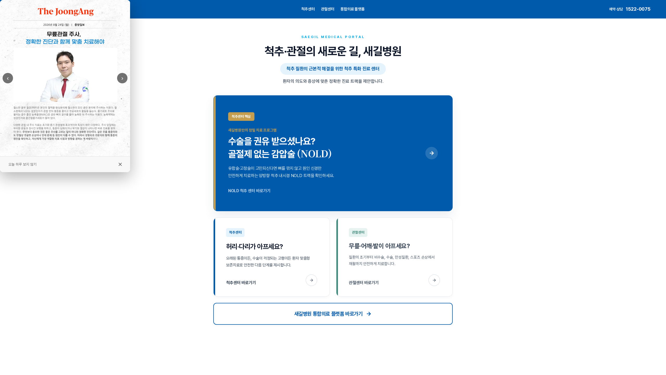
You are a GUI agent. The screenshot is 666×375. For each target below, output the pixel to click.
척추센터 (308, 9)
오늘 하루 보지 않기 (22, 164)
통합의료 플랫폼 (353, 9)
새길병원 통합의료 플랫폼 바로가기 (328, 314)
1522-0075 (638, 9)
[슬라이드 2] (67, 152)
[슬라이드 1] (63, 152)
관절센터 (327, 9)
